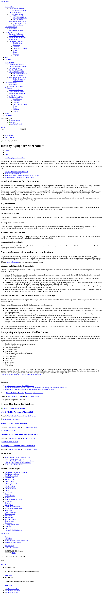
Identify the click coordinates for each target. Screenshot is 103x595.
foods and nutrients (13, 262)
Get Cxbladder (9, 137)
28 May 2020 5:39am (32, 396)
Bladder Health (38, 393)
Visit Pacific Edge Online (13, 542)
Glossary (16, 56)
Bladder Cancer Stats (11, 476)
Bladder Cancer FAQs (16, 41)
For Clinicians (9, 7)
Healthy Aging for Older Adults (15, 158)
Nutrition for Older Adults (13, 173)
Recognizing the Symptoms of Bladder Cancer (19, 177)
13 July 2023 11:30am (30, 427)
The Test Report (18, 19)
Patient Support (10, 514)
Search (3, 127)
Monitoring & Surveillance (13, 508)
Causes (7, 490)
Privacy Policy (9, 546)
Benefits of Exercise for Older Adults (16, 172)
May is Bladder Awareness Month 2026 (17, 457)
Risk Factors (9, 517)
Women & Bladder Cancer (13, 530)
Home (7, 151)
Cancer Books (9, 481)
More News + (5, 564)
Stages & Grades (10, 519)
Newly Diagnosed (10, 512)
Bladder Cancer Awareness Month (16, 472)
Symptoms (16, 45)
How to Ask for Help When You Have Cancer (19, 461)
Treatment (16, 54)
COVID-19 (8, 492)
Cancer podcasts (10, 487)
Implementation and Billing (17, 21)
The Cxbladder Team (15, 396)
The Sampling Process (20, 18)
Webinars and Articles (16, 30)
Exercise (21, 393)
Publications (13, 28)
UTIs (6, 528)
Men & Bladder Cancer (12, 506)
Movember (8, 510)
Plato (13, 553)
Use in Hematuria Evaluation (18, 10)
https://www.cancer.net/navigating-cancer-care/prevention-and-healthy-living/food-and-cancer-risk (36, 387)
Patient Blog (13, 39)
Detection (16, 46)
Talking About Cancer (12, 525)
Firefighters (8, 501)
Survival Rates (9, 521)
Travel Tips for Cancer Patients (14, 459)
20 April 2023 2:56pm (30, 449)
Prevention (28, 393)
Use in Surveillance (15, 12)
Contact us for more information (31, 374)
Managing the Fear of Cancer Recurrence (18, 463)
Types (15, 50)
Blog (6, 154)
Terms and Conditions (12, 547)
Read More (8, 575)
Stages (15, 52)
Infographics (9, 505)
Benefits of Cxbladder (16, 14)
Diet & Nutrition (11, 393)
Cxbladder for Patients (16, 34)
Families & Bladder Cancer (13, 499)
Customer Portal (18, 25)
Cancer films (9, 485)
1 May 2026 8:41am (29, 416)
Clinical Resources (11, 27)
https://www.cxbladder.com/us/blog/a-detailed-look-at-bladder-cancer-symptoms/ (30, 389)
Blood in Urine (17, 43)
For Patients (8, 32)
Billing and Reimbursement (17, 37)
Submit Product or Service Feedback (16, 540)
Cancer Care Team (11, 483)
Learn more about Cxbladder (10, 374)
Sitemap (7, 537)
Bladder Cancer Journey (12, 474)
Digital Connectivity (19, 23)
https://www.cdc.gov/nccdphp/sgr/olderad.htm (19, 386)
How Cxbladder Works (16, 16)
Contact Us (8, 59)
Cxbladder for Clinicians (16, 9)
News (7, 57)
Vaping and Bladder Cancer (13, 464)
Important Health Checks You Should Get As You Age (22, 175)
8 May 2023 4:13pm (29, 438)
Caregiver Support (10, 488)
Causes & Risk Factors (20, 48)
